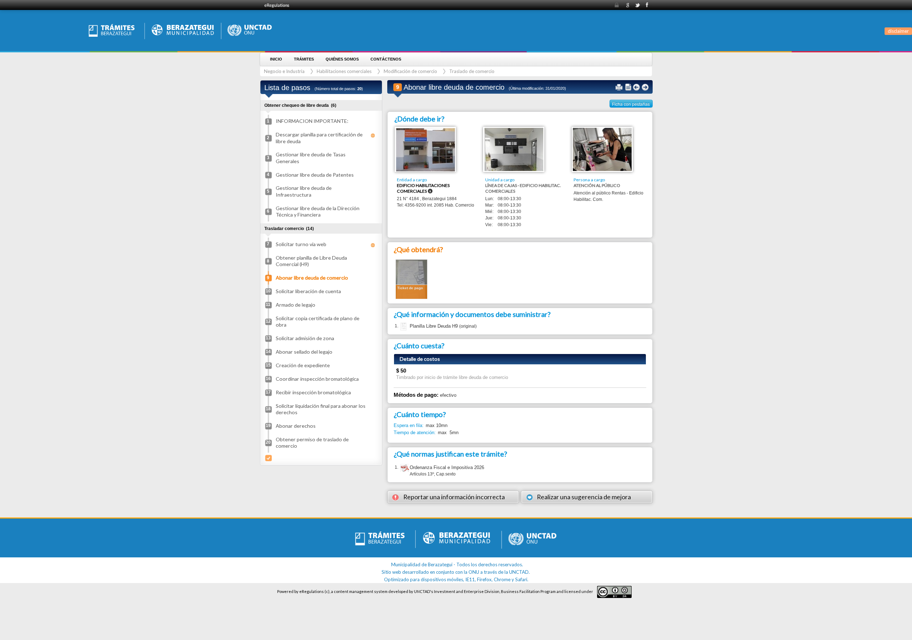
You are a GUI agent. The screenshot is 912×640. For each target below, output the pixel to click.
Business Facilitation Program (528, 591)
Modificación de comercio (410, 71)
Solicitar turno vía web (301, 244)
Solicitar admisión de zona (305, 338)
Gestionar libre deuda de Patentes (315, 175)
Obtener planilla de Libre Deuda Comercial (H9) (311, 261)
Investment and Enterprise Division (466, 591)
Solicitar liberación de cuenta (308, 291)
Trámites (304, 59)
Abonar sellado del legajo (304, 352)
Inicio (276, 59)
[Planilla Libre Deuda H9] (402, 327)
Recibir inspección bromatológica (313, 392)
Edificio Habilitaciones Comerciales (423, 188)
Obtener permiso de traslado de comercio (312, 442)
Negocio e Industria (284, 71)
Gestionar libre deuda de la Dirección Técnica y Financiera (317, 211)
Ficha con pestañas (631, 104)
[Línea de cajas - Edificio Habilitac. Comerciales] (513, 149)
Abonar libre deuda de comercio (312, 278)
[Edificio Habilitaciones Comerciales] (425, 149)
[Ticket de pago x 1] (411, 278)
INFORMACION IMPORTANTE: (312, 121)
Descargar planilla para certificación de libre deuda (319, 137)
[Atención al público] (602, 149)
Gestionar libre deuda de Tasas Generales (311, 157)
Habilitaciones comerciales (344, 71)
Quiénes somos (342, 59)
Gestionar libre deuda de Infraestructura (304, 191)
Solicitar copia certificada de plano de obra (317, 321)
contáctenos (385, 59)
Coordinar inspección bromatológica (317, 379)
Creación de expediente (303, 365)
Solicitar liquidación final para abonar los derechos (321, 409)
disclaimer (898, 31)
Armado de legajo (295, 305)
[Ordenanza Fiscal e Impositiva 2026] (404, 469)
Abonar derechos (296, 426)
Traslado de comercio (471, 71)
